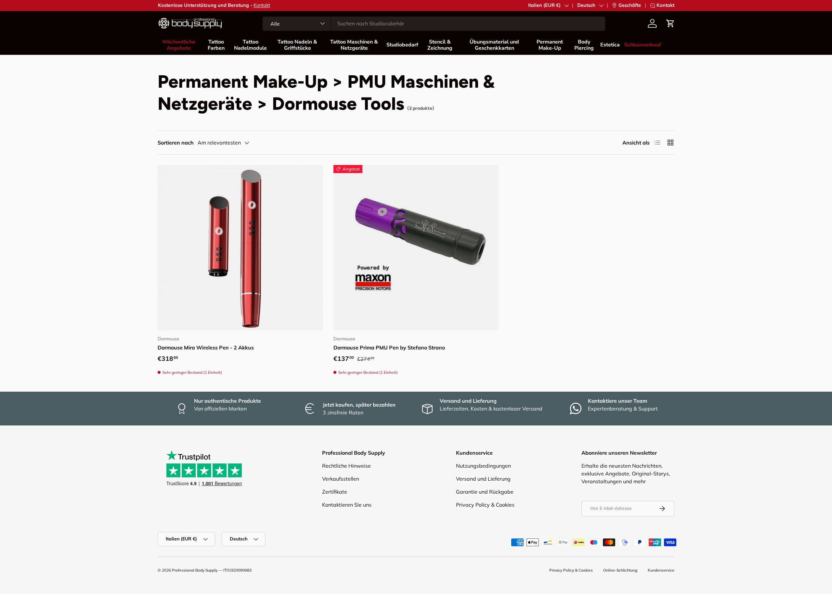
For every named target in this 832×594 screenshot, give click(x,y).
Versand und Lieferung (483, 478)
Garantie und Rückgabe (485, 491)
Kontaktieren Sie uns (346, 504)
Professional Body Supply (194, 570)
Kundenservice (661, 570)
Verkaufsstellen (340, 478)
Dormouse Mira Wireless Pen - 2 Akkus (206, 347)
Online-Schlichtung (620, 570)
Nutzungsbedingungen (483, 465)
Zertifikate (334, 491)
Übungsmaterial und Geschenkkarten (494, 45)
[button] (670, 23)
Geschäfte (629, 5)
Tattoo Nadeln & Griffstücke (297, 45)
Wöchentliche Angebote (178, 45)
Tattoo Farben (216, 45)
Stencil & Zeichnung (439, 45)
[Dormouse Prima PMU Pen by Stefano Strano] (416, 247)
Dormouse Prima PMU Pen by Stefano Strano (389, 347)
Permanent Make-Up (550, 45)
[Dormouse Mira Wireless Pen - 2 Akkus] (240, 247)
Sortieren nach (176, 142)
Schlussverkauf (642, 44)
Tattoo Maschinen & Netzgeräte (354, 45)
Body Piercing (584, 45)
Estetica (610, 44)
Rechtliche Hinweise (346, 465)
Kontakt (262, 5)
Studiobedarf (402, 44)
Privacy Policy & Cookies (485, 504)
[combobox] (434, 23)
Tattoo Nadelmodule (250, 45)
